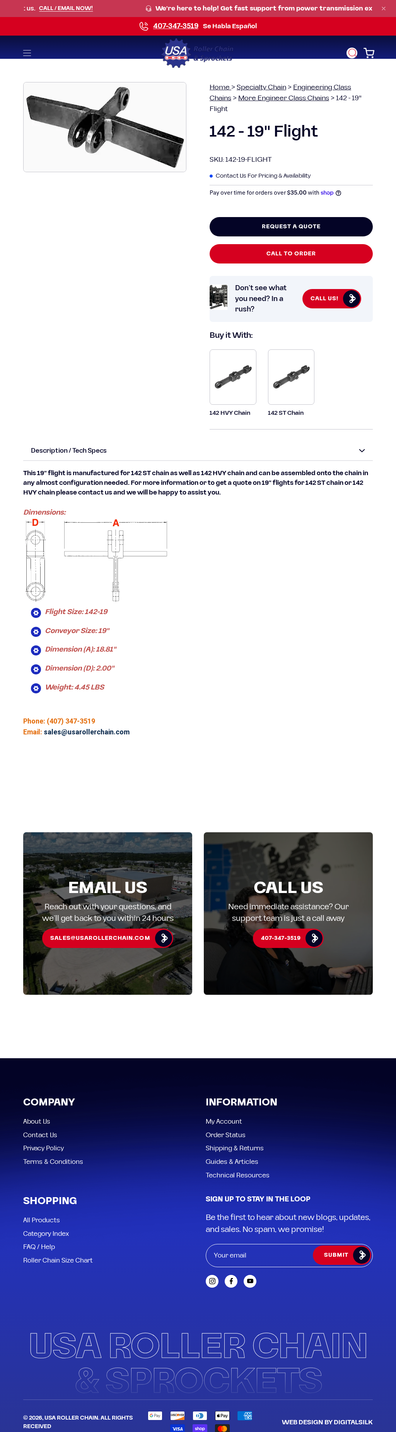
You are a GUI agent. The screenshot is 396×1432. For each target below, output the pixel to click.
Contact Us (40, 1134)
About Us (36, 1121)
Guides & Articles (232, 1161)
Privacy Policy (43, 1148)
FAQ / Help (39, 1247)
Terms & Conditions (53, 1161)
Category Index (46, 1233)
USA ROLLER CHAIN (71, 1418)
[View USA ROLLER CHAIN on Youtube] (250, 1281)
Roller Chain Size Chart (58, 1260)
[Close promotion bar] (383, 8)
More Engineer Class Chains (283, 98)
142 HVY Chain (230, 413)
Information (241, 1103)
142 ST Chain (286, 413)
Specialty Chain (261, 87)
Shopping (50, 1202)
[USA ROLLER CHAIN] (198, 53)
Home (220, 87)
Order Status (226, 1134)
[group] (198, 9)
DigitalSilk (353, 1422)
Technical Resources (238, 1175)
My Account (224, 1121)
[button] (351, 53)
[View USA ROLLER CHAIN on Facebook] (231, 1281)
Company (49, 1103)
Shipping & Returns (235, 1148)
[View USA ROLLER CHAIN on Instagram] (212, 1281)
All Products (41, 1220)
